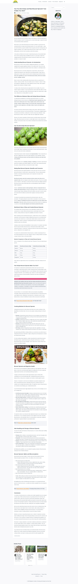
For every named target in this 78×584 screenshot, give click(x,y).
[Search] (64, 8)
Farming (39, 1)
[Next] (46, 555)
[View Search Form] (64, 1)
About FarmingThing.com (36, 574)
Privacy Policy (44, 574)
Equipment (61, 1)
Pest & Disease (55, 1)
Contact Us (37, 576)
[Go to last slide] (15, 555)
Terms (41, 576)
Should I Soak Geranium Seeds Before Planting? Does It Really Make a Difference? (19, 557)
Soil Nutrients (44, 1)
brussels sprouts (17, 535)
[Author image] (14, 13)
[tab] (29, 565)
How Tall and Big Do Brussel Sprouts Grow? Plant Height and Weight (30, 557)
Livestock (49, 1)
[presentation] (19, 549)
